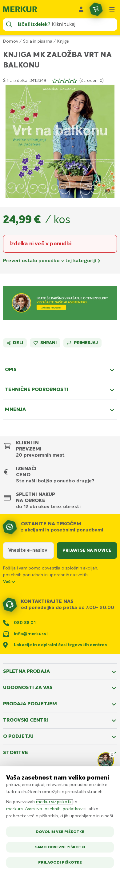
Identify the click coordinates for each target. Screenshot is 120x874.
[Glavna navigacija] (112, 9)
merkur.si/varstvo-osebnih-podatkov (44, 809)
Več (7, 582)
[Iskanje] (9, 24)
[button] (60, 141)
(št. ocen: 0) (91, 81)
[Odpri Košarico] (96, 9)
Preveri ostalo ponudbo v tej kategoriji (50, 261)
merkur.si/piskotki (54, 802)
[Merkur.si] (20, 9)
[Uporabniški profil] (81, 9)
